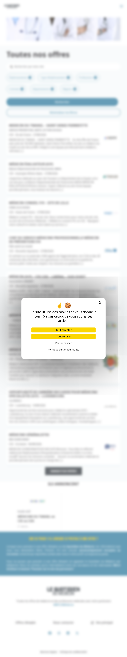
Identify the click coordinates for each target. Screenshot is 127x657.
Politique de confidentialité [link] (63, 349)
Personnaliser (63, 343)
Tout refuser (63, 336)
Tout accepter (64, 330)
